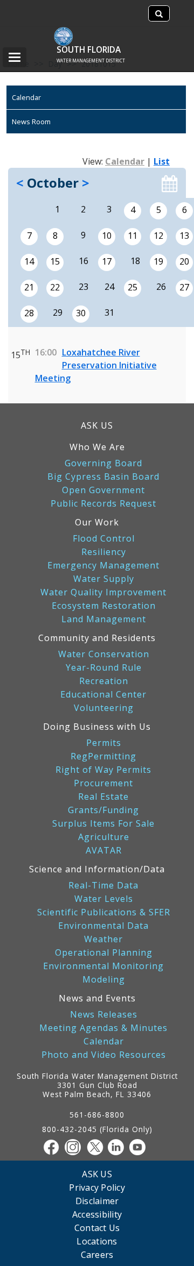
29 (58, 312)
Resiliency (103, 552)
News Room (31, 121)
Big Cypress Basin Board (103, 476)
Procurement (103, 783)
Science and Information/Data (97, 869)
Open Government (103, 490)
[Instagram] (75, 1147)
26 (161, 287)
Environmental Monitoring (103, 966)
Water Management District (91, 60)
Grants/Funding (103, 810)
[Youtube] (140, 1147)
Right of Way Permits (103, 770)
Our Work (97, 522)
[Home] (69, 31)
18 (135, 261)
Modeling (103, 979)
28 (29, 313)
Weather (103, 939)
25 (132, 287)
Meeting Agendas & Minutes (103, 1028)
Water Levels (103, 899)
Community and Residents (97, 638)
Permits (103, 743)
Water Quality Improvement (103, 592)
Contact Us (97, 1227)
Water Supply (103, 579)
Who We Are (97, 447)
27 (184, 287)
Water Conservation (103, 654)
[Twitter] (97, 1147)
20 (184, 261)
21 (29, 287)
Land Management (103, 619)
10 (107, 235)
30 (81, 313)
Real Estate (103, 796)
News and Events (97, 998)
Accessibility (97, 1214)
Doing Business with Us (97, 726)
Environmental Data (103, 925)
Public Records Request (103, 503)
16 (83, 261)
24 (109, 287)
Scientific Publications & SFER (103, 912)
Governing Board (103, 463)
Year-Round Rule (104, 667)
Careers (97, 1254)
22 (55, 287)
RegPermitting (103, 756)
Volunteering (104, 708)
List (162, 161)
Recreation (103, 681)
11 (132, 235)
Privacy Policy (97, 1187)
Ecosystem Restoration (104, 605)
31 (109, 312)
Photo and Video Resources (103, 1055)
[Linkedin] (118, 1147)
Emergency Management (103, 565)
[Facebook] (54, 1147)
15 (55, 261)
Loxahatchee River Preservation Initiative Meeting (96, 365)
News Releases (103, 1014)
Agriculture (103, 837)
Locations (97, 1241)
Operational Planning (104, 952)
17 (107, 261)
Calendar (26, 97)
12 (158, 235)
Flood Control (104, 538)
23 (83, 287)
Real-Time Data (103, 885)
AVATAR (104, 850)
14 (29, 261)
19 (158, 261)
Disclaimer (97, 1200)
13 (184, 235)
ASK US (97, 425)
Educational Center (103, 694)
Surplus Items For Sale (103, 823)
